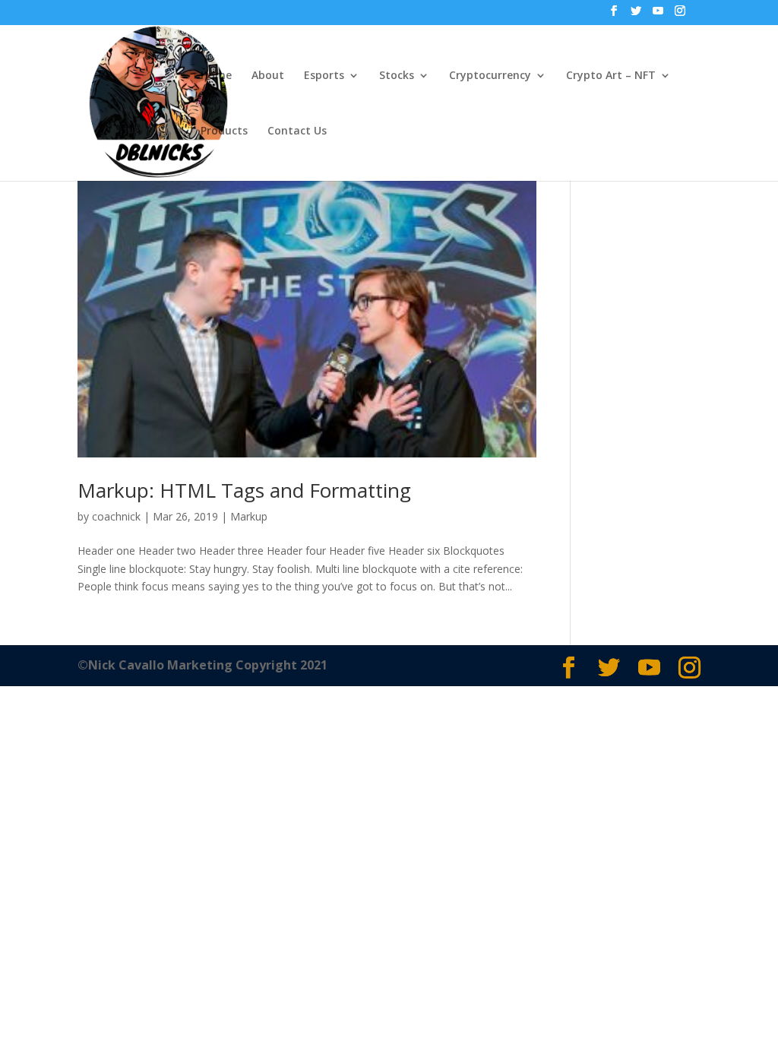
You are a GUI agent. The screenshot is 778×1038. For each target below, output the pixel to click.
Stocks (396, 76)
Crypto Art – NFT (611, 76)
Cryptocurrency (490, 76)
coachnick (116, 516)
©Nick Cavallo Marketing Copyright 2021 (202, 665)
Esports (324, 76)
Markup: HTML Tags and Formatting (244, 490)
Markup (248, 516)
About (267, 76)
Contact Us (297, 131)
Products (224, 131)
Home (216, 76)
